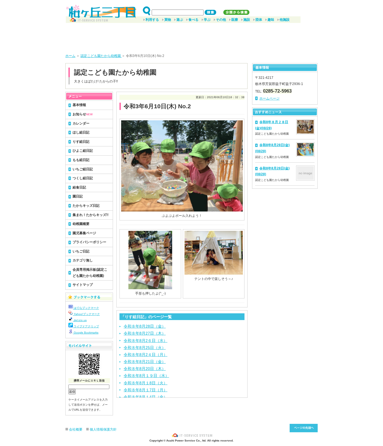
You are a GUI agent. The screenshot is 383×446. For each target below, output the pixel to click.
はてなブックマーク (86, 307)
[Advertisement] (191, 36)
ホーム (70, 56)
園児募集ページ (84, 233)
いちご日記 (81, 251)
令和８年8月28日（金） (145, 326)
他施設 (285, 20)
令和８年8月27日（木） (145, 333)
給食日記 (79, 187)
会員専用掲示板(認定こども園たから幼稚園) (90, 273)
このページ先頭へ (304, 428)
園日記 (78, 196)
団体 (258, 20)
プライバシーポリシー (89, 242)
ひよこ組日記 (83, 151)
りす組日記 (81, 142)
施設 (246, 20)
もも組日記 (81, 160)
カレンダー (81, 123)
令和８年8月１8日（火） (145, 383)
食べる (193, 20)
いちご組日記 (83, 169)
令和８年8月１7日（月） (145, 390)
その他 (221, 20)
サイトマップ (83, 285)
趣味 (270, 20)
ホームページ (269, 98)
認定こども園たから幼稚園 (101, 56)
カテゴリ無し (83, 260)
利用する (152, 20)
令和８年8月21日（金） (145, 361)
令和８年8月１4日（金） (145, 397)
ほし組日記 (81, 132)
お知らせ (83, 114)
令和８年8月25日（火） (145, 347)
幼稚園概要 (81, 224)
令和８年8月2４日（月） (145, 354)
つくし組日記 (83, 178)
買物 (167, 20)
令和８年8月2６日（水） (145, 340)
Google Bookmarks (85, 332)
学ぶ (207, 20)
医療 (234, 20)
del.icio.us (80, 320)
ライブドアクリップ (86, 326)
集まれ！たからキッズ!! (91, 215)
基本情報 (79, 105)
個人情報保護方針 (103, 429)
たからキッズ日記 (86, 206)
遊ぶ (179, 20)
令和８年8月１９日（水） (146, 375)
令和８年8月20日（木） (145, 368)
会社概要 (75, 429)
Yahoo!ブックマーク (86, 314)
